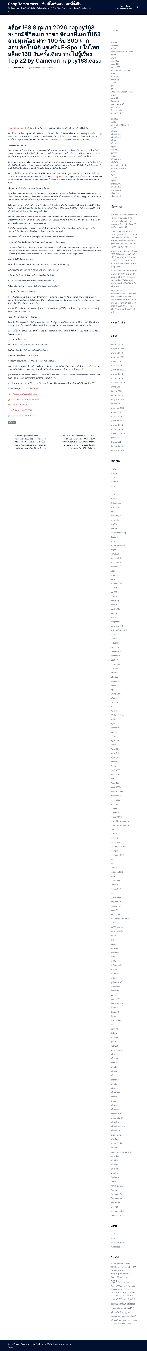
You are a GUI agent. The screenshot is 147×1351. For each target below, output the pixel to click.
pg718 (113, 719)
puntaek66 (115, 774)
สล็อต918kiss (116, 1092)
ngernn (114, 689)
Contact (129, 6)
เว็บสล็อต (114, 1190)
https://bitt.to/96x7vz (17, 405)
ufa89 (113, 935)
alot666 (114, 524)
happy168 (12, 128)
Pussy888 (115, 783)
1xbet (113, 486)
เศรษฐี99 (114, 1207)
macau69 (115, 681)
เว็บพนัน (114, 1181)
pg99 (113, 723)
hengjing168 (116, 622)
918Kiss (114, 499)
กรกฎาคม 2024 (117, 450)
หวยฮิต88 (115, 1147)
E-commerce (116, 583)
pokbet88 (115, 761)
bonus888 (115, 554)
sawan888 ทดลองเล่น (120, 821)
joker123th (115, 655)
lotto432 (114, 672)
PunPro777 (115, 770)
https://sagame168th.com (122, 51)
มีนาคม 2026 (116, 365)
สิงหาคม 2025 (117, 395)
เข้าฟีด (113, 1238)
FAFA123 (114, 588)
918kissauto (116, 503)
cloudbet (114, 575)
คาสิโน (113, 961)
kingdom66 (115, 664)
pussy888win (116, 795)
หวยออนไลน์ (116, 113)
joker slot (115, 193)
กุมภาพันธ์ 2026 (117, 370)
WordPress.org (117, 1247)
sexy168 (114, 838)
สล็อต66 (114, 131)
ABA (112, 511)
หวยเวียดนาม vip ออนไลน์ (121, 1152)
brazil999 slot (117, 558)
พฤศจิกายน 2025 (118, 382)
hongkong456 (117, 626)
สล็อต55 (114, 1067)
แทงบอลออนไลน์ (117, 1211)
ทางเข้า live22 (117, 986)
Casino (114, 571)
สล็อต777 (114, 1075)
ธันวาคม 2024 (117, 429)
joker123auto (116, 651)
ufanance (115, 944)
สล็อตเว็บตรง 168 (118, 1126)
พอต (112, 1024)
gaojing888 (115, 609)
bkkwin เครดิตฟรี (118, 545)
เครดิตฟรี (114, 1164)
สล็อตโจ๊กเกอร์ (116, 1135)
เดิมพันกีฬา (115, 1169)
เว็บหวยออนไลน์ (117, 1194)
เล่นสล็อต (114, 1173)
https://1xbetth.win (119, 165)
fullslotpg (115, 79)
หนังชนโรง (115, 48)
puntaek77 (115, 779)
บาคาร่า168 (115, 67)
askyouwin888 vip (118, 532)
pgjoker (114, 732)
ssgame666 (116, 889)
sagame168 (115, 812)
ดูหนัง (113, 85)
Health (113, 617)
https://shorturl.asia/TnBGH (20, 410)
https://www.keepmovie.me (122, 92)
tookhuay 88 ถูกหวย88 (120, 918)
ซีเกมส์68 (114, 974)
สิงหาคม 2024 (117, 446)
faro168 (114, 592)
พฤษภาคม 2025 (117, 408)
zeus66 (114, 957)
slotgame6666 (117, 872)
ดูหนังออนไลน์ (116, 187)
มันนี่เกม (114, 1033)
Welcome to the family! (123, 9)
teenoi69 (114, 910)
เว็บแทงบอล (115, 1203)
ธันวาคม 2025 (117, 378)
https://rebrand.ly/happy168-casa (22, 394)
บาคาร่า (114, 153)
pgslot (113, 73)
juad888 (114, 660)
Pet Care (114, 702)
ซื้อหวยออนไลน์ (117, 110)
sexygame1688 (117, 855)
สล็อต (113, 1054)
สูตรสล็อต (115, 1139)
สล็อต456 (115, 1063)
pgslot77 (114, 98)
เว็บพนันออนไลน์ (117, 1186)
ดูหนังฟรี (114, 58)
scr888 (114, 834)
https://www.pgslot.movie (122, 70)
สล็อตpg (114, 1101)
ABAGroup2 (116, 515)
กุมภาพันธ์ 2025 (117, 421)
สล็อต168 (12, 422)
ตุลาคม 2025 (116, 387)
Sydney (11, 1347)
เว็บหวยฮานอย (116, 1198)
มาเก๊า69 (114, 1037)
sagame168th (116, 817)
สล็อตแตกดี (115, 1130)
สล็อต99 (114, 1097)
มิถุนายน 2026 (117, 353)
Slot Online (115, 863)
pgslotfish (115, 753)
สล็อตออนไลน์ (116, 1114)
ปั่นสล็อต (114, 1008)
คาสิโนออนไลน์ (117, 965)
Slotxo (113, 876)
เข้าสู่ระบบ (115, 1234)
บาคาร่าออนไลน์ (117, 104)
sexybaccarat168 (118, 846)
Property (114, 766)
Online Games (117, 694)
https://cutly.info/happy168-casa (25, 399)
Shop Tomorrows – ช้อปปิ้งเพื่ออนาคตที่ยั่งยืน (45, 4)
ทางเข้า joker (116, 190)
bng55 (113, 549)
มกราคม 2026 (117, 374)
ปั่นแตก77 (115, 1016)
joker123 (114, 45)
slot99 (113, 128)
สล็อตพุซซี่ (115, 1109)
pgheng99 (115, 76)
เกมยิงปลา (115, 1156)
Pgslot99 (114, 749)
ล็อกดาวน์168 (116, 1050)
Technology (116, 906)
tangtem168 (116, 901)
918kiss (114, 42)
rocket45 (115, 804)
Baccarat (114, 537)
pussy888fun (116, 787)
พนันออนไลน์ (116, 1020)
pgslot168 (115, 740)
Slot (112, 859)
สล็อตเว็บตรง (116, 134)
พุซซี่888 (114, 1029)
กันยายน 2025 (117, 391)
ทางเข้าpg (115, 990)
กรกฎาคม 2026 (117, 348)
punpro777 (115, 107)
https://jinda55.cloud (120, 125)
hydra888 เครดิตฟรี (119, 630)
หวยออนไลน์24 (117, 1143)
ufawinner (115, 952)
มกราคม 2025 (117, 425)
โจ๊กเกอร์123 (116, 196)
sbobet (114, 829)
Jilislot (113, 634)
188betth (114, 482)
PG (112, 706)
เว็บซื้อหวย (115, 1177)
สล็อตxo (114, 1105)
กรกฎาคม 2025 (117, 399)
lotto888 (114, 677)
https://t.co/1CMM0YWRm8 (23, 415)
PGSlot (114, 736)
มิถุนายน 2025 (117, 404)
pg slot (114, 174)
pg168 (113, 122)
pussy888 (115, 61)
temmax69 (115, 914)
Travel (113, 923)
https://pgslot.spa (118, 168)
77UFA (113, 494)
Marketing (115, 685)
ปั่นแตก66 (115, 101)
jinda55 (114, 639)
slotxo (113, 156)
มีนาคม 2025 (116, 416)
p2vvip (114, 698)
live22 (113, 82)
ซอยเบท (114, 969)
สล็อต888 (115, 140)
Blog (121, 6)
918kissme (115, 507)
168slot (114, 473)
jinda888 (114, 643)
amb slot (114, 528)
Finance (114, 596)
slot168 (114, 868)
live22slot (115, 668)
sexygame (115, 851)
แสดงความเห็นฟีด (118, 1242)
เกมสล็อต (114, 1160)
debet (113, 579)
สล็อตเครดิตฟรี (48, 68)
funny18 (114, 605)
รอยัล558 (114, 1046)
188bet (114, 477)
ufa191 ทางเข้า (117, 927)
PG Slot (114, 711)
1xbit (113, 490)
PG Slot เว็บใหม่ (117, 715)
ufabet (113, 940)
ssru (112, 893)
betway (114, 541)
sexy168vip (115, 842)
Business (114, 566)
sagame (114, 808)
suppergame (116, 897)
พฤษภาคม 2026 (117, 357)
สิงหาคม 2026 (117, 344)
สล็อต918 (114, 1088)
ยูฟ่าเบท (114, 1041)
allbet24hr (115, 520)
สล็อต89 (114, 1084)
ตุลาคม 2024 (116, 437)
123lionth (115, 469)
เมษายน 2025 (116, 412)
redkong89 (115, 800)
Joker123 (115, 647)
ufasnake (114, 948)
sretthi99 (114, 885)
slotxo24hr (115, 880)
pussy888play (117, 791)
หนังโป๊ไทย (115, 162)
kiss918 (114, 177)
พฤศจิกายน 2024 (118, 433)
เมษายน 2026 (116, 361)
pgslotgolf (115, 757)
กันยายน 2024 (117, 442)
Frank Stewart (17, 68)
